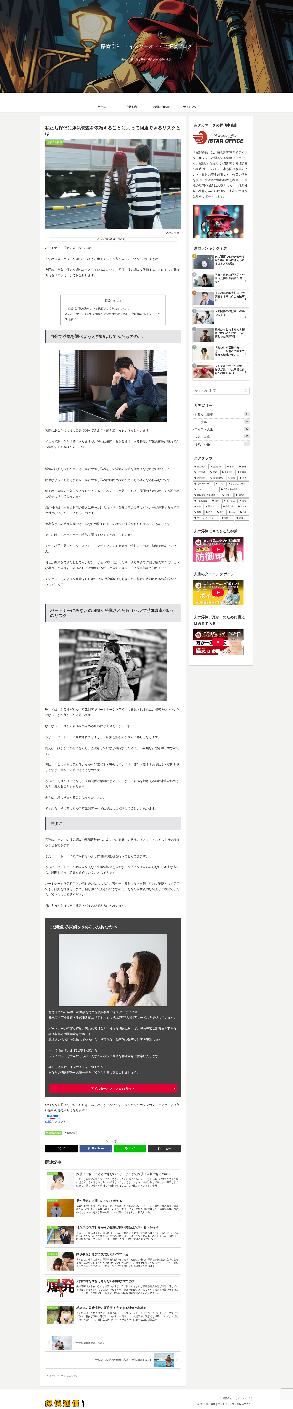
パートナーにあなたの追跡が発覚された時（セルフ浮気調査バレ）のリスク (114, 313)
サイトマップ (243, 1398)
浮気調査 (71, 1133)
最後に (72, 319)
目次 (108, 300)
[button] (164, 1148)
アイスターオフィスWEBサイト (113, 1088)
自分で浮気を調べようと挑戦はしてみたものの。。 (99, 308)
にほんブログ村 (55, 1121)
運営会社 (227, 1398)
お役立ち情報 (55, 1133)
